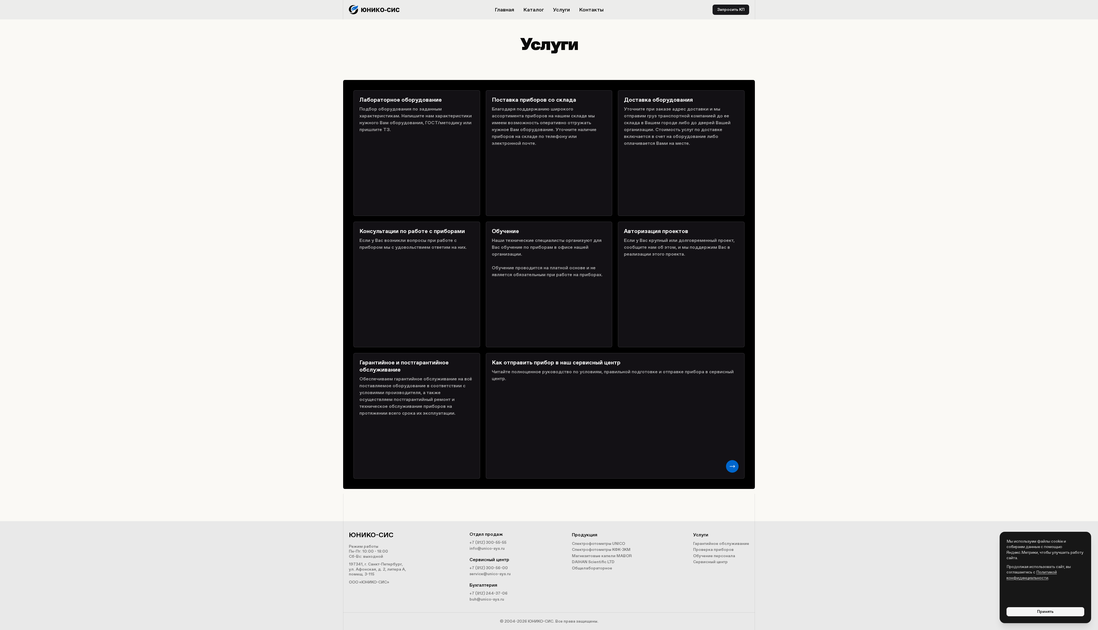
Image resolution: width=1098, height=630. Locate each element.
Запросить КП (731, 9)
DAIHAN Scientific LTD (593, 561)
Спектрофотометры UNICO (598, 543)
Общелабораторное (592, 568)
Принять (1045, 611)
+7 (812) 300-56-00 (489, 567)
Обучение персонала (714, 555)
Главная (504, 10)
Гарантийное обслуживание (721, 543)
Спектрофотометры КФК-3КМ (601, 549)
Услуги (561, 10)
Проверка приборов (713, 549)
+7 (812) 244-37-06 (489, 593)
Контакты (591, 10)
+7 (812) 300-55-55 (488, 542)
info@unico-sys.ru (487, 548)
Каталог (533, 10)
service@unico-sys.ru (490, 573)
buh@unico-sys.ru (487, 599)
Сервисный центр (710, 561)
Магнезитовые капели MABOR (602, 555)
